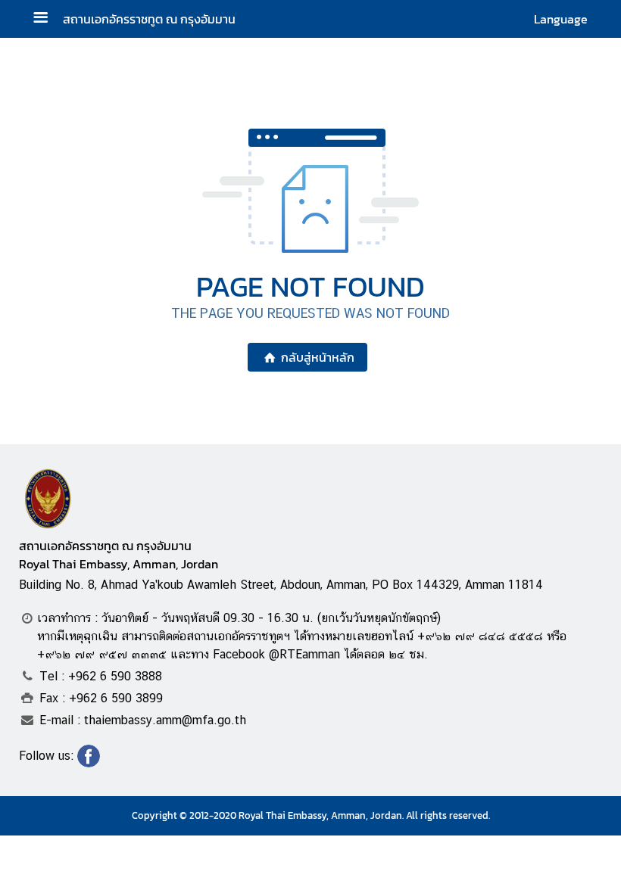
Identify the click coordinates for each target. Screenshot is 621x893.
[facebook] (88, 763)
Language (561, 19)
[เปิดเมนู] (46, 19)
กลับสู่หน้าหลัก (317, 357)
